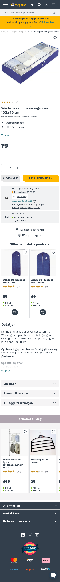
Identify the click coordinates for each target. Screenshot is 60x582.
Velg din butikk (19, 220)
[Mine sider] (39, 4)
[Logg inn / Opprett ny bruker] (46, 4)
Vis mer (5, 135)
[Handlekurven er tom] (54, 4)
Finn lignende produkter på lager (28, 204)
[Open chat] (53, 575)
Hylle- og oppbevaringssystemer (43, 31)
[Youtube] (37, 535)
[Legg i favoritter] (55, 37)
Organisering (17, 31)
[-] (4, 168)
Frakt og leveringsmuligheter (26, 207)
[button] (53, 12)
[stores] (31, 4)
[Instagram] (30, 535)
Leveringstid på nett (22, 201)
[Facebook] (23, 535)
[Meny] (5, 5)
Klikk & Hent (11, 178)
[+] (17, 168)
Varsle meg (22, 196)
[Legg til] (15, 312)
